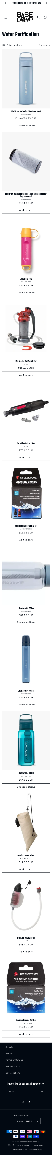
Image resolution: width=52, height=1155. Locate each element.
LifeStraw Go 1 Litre (26, 773)
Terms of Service (14, 1060)
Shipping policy (35, 1149)
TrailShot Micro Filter (26, 938)
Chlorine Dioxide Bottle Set (26, 526)
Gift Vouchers (13, 1072)
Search (9, 1047)
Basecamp (24, 1142)
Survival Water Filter (26, 855)
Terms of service (19, 1149)
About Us (10, 1053)
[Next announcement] (47, 3)
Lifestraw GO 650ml (26, 608)
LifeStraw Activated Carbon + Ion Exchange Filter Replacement (26, 195)
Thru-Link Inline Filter (26, 443)
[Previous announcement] (5, 3)
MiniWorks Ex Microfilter (26, 361)
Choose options (26, 125)
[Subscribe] (42, 1091)
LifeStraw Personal (26, 691)
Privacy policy (38, 1145)
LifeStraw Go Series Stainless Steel (26, 111)
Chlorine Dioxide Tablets (26, 1020)
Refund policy (13, 1066)
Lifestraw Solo (26, 279)
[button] (6, 17)
